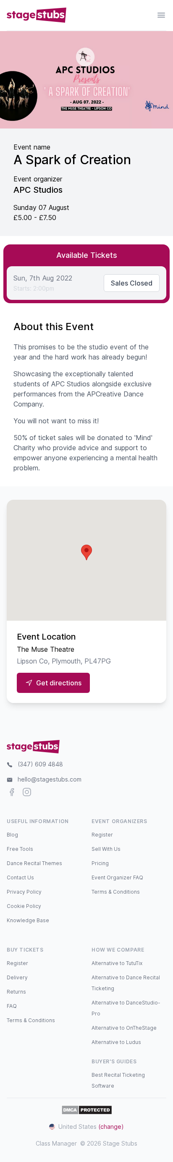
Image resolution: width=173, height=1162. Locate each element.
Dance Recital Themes (34, 863)
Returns (16, 992)
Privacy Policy (24, 892)
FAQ (12, 1006)
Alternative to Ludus (116, 1042)
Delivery (17, 977)
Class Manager (56, 1143)
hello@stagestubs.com (49, 779)
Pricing (100, 863)
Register (102, 834)
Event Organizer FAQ (117, 877)
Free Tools (20, 849)
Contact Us (20, 877)
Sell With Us (106, 849)
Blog (12, 834)
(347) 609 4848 (40, 764)
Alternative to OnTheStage (124, 1028)
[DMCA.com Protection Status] (86, 1110)
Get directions (58, 683)
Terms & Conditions (116, 892)
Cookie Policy (24, 906)
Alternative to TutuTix (117, 963)
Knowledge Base (28, 920)
